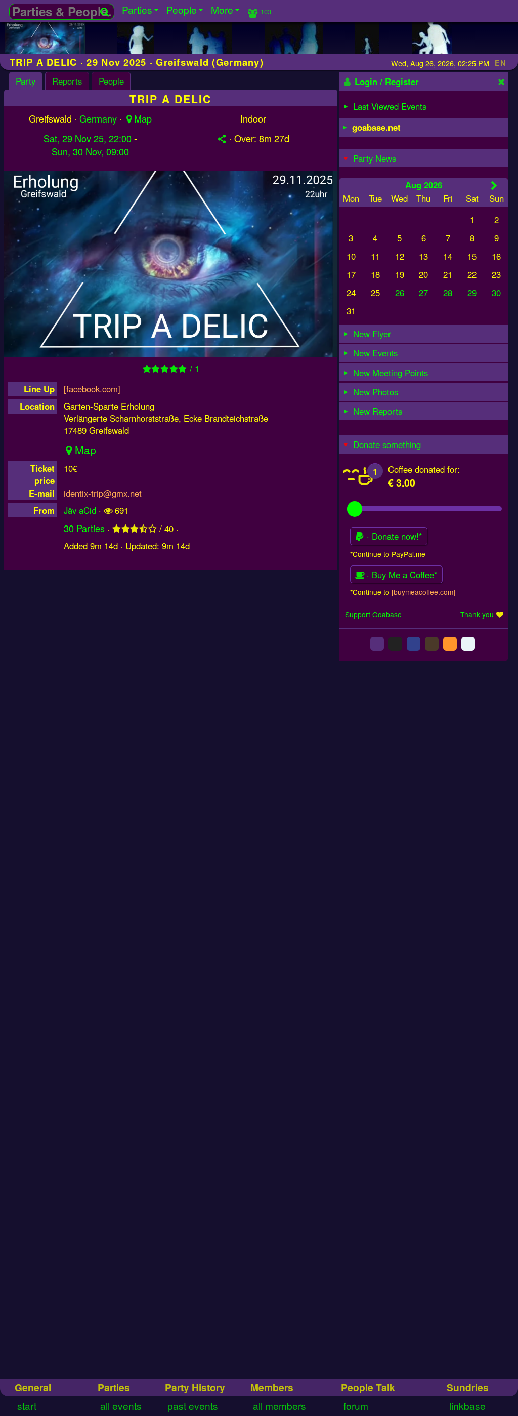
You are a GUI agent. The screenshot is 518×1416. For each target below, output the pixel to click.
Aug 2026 (423, 185)
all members (279, 1405)
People (111, 81)
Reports (67, 81)
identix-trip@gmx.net (103, 493)
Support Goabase (373, 614)
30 (496, 293)
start (26, 1405)
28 (447, 293)
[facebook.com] (92, 389)
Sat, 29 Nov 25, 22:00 (88, 138)
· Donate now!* (393, 536)
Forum (355, 1405)
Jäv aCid (80, 510)
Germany (98, 118)
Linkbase (467, 1405)
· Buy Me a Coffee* (401, 575)
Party (25, 81)
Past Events (192, 1405)
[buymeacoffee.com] (423, 592)
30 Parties (84, 528)
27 (423, 293)
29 (472, 293)
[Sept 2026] (494, 185)
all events (121, 1405)
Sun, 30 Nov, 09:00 (90, 151)
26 (399, 293)
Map (143, 118)
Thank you (477, 614)
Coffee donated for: (424, 469)
